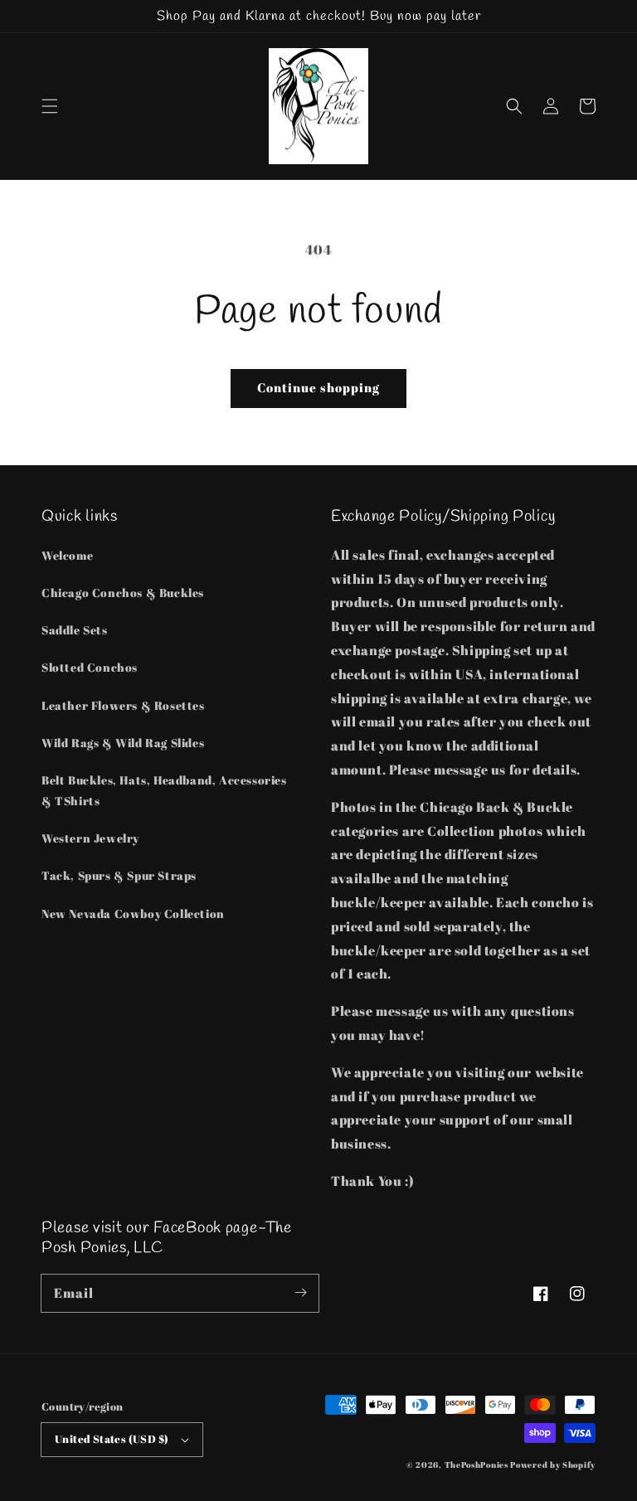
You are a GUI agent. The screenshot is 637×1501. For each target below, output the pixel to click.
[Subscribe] (300, 1293)
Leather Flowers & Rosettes (123, 705)
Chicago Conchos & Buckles (122, 592)
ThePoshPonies (476, 1464)
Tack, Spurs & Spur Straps (119, 875)
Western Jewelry (90, 838)
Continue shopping (318, 387)
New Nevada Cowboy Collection (133, 913)
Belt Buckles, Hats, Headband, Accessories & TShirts (164, 790)
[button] (50, 106)
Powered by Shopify (553, 1464)
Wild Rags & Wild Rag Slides (122, 742)
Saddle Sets (74, 630)
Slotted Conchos (89, 667)
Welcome (67, 555)
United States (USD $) (111, 1438)
